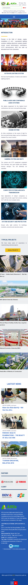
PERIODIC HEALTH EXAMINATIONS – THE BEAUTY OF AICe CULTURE (13, 435)
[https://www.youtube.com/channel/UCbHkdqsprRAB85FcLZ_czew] (16, 583)
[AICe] (9, 3)
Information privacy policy (19, 549)
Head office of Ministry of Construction (11, 371)
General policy (7, 549)
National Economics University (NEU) (10, 348)
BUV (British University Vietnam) (9, 299)
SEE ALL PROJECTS (13, 250)
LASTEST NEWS (6, 405)
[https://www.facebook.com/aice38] (12, 583)
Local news (13, 405)
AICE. (14, 575)
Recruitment (14, 458)
